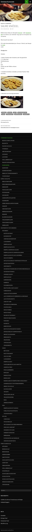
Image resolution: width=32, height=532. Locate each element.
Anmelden (3, 515)
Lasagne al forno (8, 367)
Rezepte (3, 23)
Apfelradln (5, 446)
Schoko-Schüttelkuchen (8, 479)
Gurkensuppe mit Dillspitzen (9, 197)
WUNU (5, 399)
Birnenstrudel (5, 451)
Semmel (20, 32)
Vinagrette (26, 114)
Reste (15, 112)
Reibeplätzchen (7, 326)
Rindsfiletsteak (7, 375)
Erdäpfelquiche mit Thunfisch (11, 408)
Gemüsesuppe (5, 195)
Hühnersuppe (5, 200)
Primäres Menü (30, 2)
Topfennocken (7, 342)
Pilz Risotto (6, 323)
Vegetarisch (5, 230)
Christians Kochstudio (7, 2)
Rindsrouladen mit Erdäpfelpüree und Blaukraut (15, 380)
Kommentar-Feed (5, 520)
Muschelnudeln (7, 307)
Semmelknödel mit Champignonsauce (10, 126)
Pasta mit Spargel (8, 309)
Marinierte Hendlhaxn (9, 432)
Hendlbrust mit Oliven (9, 429)
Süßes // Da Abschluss (6, 443)
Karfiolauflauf (7, 277)
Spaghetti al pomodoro (9, 334)
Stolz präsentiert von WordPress (7, 530)
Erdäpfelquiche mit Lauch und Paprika (13, 255)
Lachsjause (5, 154)
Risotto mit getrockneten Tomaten (12, 328)
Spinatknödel (7, 339)
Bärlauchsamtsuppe (7, 181)
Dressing (4, 112)
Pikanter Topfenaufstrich (8, 162)
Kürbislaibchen (7, 290)
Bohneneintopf (7, 236)
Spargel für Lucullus (9, 386)
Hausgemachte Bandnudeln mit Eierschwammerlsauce (17, 268)
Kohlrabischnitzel (8, 285)
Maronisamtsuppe (6, 208)
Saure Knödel (5, 165)
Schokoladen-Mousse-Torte (9, 473)
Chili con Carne (7, 356)
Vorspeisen (8, 23)
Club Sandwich (7, 241)
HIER (3, 45)
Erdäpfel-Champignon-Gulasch (11, 249)
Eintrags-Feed (4, 518)
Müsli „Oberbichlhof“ (7, 159)
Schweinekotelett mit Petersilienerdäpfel (14, 383)
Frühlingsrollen (8, 421)
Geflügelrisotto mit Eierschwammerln (13, 424)
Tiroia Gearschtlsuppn (7, 222)
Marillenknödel (6, 465)
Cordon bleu (7, 419)
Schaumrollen (5, 470)
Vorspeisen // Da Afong (6, 137)
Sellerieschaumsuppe (7, 217)
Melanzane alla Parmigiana (10, 304)
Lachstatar (5, 157)
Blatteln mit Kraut (8, 233)
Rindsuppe (4, 214)
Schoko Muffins (6, 476)
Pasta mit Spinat (7, 312)
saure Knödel (10, 114)
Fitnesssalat (5, 148)
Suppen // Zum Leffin (5, 178)
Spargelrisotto (7, 337)
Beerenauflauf (6, 449)
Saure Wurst (5, 167)
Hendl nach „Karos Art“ (9, 427)
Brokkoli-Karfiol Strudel (8, 140)
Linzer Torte (5, 462)
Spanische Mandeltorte (7, 481)
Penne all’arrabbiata (8, 369)
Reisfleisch (6, 372)
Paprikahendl (7, 435)
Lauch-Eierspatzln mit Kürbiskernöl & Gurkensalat (16, 296)
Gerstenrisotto (7, 266)
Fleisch (4, 348)
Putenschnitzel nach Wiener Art (11, 438)
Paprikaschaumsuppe (7, 211)
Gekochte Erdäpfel (8, 258)
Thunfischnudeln (8, 413)
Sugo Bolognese (8, 389)
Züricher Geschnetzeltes (10, 440)
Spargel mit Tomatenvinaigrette (10, 173)
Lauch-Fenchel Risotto (9, 298)
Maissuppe (4, 206)
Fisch (3, 405)
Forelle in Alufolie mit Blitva (11, 410)
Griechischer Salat (6, 151)
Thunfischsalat (6, 176)
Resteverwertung (22, 112)
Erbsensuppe (5, 187)
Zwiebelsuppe (5, 225)
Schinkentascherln (7, 170)
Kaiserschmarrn (6, 454)
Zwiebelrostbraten (8, 402)
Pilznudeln (6, 320)
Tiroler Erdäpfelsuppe (7, 219)
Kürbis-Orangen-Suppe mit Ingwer (10, 203)
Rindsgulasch (7, 378)
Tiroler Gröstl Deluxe (9, 394)
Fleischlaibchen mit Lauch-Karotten (12, 364)
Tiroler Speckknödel (9, 397)
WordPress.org (4, 523)
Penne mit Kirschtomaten (10, 318)
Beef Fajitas (6, 350)
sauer (3, 114)
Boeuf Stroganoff (8, 353)
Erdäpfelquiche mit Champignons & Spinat (14, 252)
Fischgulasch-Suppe (7, 189)
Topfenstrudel (5, 484)
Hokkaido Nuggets (8, 274)
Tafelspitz (6, 391)
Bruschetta (5, 143)
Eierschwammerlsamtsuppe (8, 184)
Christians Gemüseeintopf (10, 238)
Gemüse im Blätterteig (9, 263)
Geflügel (4, 416)
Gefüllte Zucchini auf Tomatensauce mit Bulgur (15, 260)
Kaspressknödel (7, 279)
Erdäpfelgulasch (8, 361)
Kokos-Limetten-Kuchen (8, 460)
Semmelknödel (18, 114)
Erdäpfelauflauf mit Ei (9, 247)
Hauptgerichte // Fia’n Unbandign (8, 227)
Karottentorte (6, 457)
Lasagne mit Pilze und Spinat (10, 293)
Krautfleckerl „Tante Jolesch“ (11, 288)
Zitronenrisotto (6, 121)
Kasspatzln (6, 282)
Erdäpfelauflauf (8, 244)
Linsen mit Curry (7, 301)
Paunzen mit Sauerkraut (9, 315)
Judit (12, 28)
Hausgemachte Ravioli (9, 271)
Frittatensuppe (5, 192)
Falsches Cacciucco (7, 146)
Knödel (10, 112)
